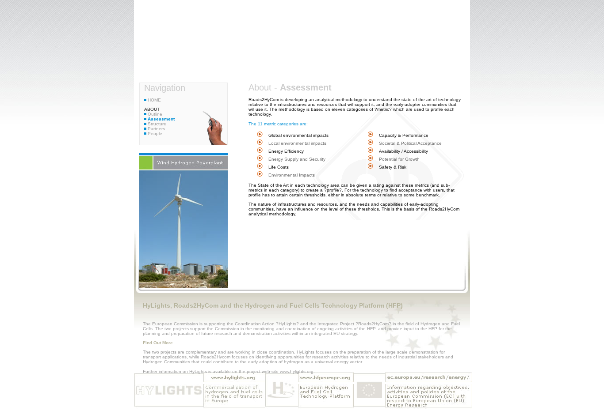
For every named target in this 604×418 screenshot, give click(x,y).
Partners (155, 128)
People (154, 133)
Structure (156, 123)
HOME (153, 100)
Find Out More (158, 342)
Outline (154, 114)
